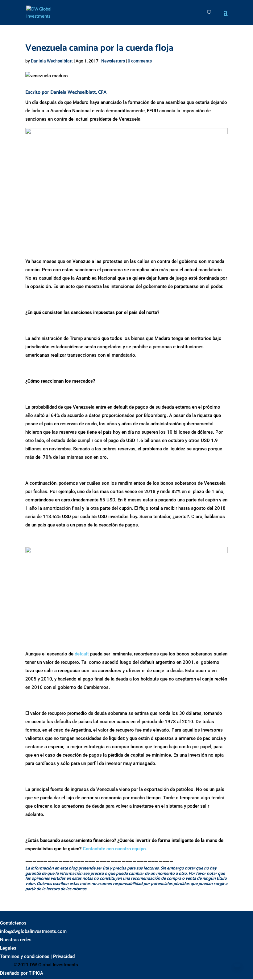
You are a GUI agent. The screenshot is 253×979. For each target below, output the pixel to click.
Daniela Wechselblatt (52, 60)
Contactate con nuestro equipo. (115, 849)
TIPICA (36, 973)
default (82, 654)
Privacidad (64, 956)
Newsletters (113, 60)
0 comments (140, 60)
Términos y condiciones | (26, 956)
